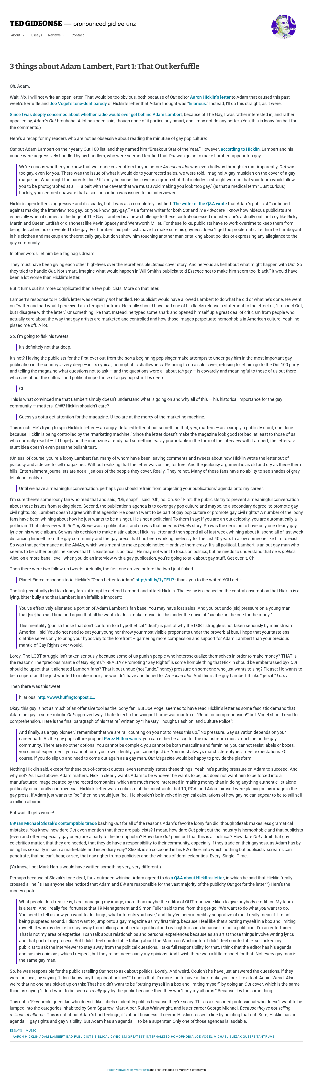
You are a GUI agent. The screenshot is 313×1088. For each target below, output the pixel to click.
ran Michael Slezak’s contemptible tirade (53, 823)
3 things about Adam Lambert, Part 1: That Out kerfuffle (104, 66)
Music (31, 1030)
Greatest (136, 1036)
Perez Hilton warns (122, 738)
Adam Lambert (52, 1036)
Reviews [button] (54, 35)
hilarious (197, 103)
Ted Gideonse (36, 23)
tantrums (266, 1036)
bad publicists (80, 1036)
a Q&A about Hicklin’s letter (197, 877)
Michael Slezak (228, 1036)
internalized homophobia (170, 1036)
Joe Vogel (203, 1036)
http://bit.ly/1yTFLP (154, 579)
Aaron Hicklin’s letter (210, 97)
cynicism (119, 1036)
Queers (249, 1036)
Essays (36, 35)
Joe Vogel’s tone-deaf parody (78, 103)
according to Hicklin (240, 149)
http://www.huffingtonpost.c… (66, 697)
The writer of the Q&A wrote (200, 203)
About (15, 35)
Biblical (102, 1036)
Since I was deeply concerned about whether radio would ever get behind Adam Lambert (96, 114)
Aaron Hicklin (26, 1036)
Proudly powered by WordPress (128, 1070)
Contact (78, 35)
